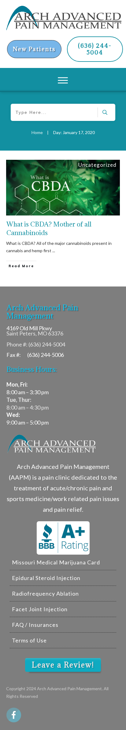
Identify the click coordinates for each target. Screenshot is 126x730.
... (53, 250)
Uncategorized (97, 165)
